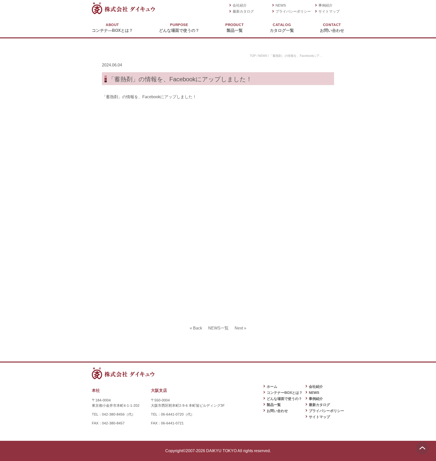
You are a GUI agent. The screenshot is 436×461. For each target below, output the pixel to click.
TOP (253, 56)
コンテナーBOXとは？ (285, 393)
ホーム (272, 387)
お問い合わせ (332, 28)
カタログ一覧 (282, 28)
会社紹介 (240, 5)
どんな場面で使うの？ (179, 28)
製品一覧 (234, 28)
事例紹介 (325, 5)
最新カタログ (243, 11)
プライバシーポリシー (293, 11)
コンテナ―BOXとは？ (112, 28)
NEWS (281, 5)
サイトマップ (329, 11)
